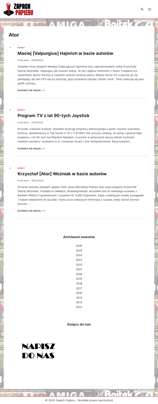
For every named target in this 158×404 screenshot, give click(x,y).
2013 (79, 307)
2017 (79, 288)
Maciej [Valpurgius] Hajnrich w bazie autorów (65, 53)
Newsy (21, 47)
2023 (79, 259)
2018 (79, 283)
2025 (79, 250)
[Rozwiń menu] (149, 9)
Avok (26, 60)
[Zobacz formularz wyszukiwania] (142, 9)
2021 (79, 269)
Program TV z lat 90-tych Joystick (53, 115)
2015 (79, 297)
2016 (79, 293)
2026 (79, 245)
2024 (79, 255)
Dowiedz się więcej (31, 90)
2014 (79, 302)
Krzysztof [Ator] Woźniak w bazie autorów (62, 173)
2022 (79, 264)
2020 (79, 274)
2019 (79, 278)
